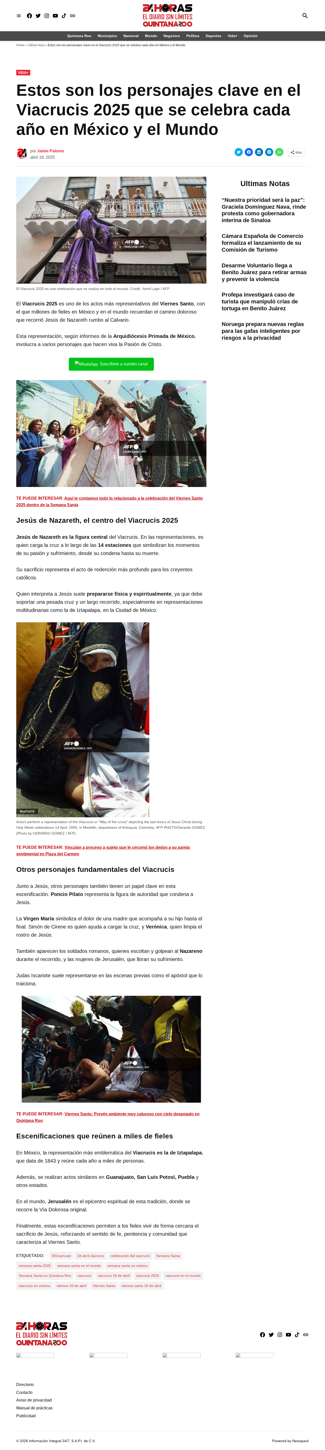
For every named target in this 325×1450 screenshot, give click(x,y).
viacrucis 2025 (147, 1276)
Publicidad (26, 1416)
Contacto (24, 1392)
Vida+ (232, 36)
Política (192, 36)
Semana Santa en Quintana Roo (45, 1276)
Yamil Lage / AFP (155, 289)
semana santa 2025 (35, 1266)
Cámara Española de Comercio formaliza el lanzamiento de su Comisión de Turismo (262, 243)
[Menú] (18, 15)
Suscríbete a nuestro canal (124, 364)
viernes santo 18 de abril (141, 1286)
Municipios (107, 36)
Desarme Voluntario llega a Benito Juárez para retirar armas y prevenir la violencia (264, 272)
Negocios (172, 36)
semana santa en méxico (127, 1266)
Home (20, 45)
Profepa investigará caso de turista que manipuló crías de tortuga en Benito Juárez (260, 301)
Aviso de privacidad (34, 1400)
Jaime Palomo (50, 151)
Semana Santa (168, 1256)
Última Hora (36, 45)
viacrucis (84, 1276)
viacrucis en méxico (34, 1286)
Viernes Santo (104, 1286)
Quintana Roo (79, 36)
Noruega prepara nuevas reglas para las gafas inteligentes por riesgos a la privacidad (263, 331)
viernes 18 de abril (71, 1286)
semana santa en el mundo (79, 1266)
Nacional (131, 36)
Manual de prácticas (34, 1408)
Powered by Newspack (290, 1441)
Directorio (25, 1384)
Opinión (251, 36)
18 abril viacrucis (90, 1256)
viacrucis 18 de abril (114, 1276)
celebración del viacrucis (130, 1256)
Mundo (151, 36)
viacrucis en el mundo (183, 1276)
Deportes (213, 36)
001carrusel (61, 1256)
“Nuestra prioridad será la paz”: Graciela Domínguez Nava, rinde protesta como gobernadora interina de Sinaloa (264, 210)
